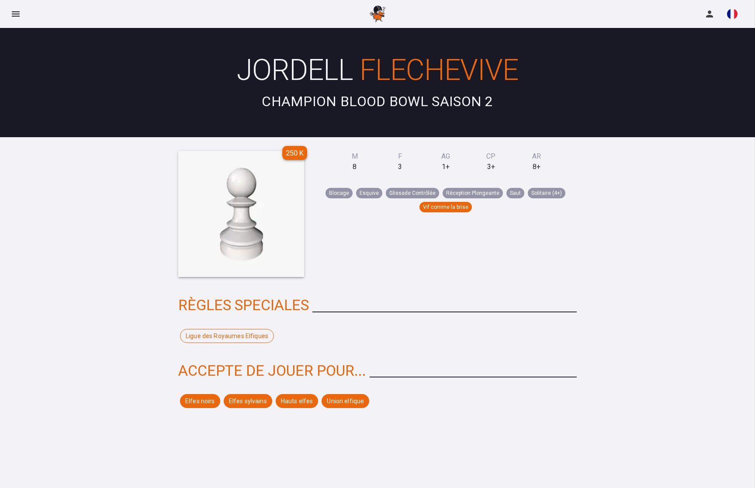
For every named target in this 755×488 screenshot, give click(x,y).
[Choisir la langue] (732, 13)
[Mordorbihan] (377, 14)
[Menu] (15, 13)
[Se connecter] (709, 13)
